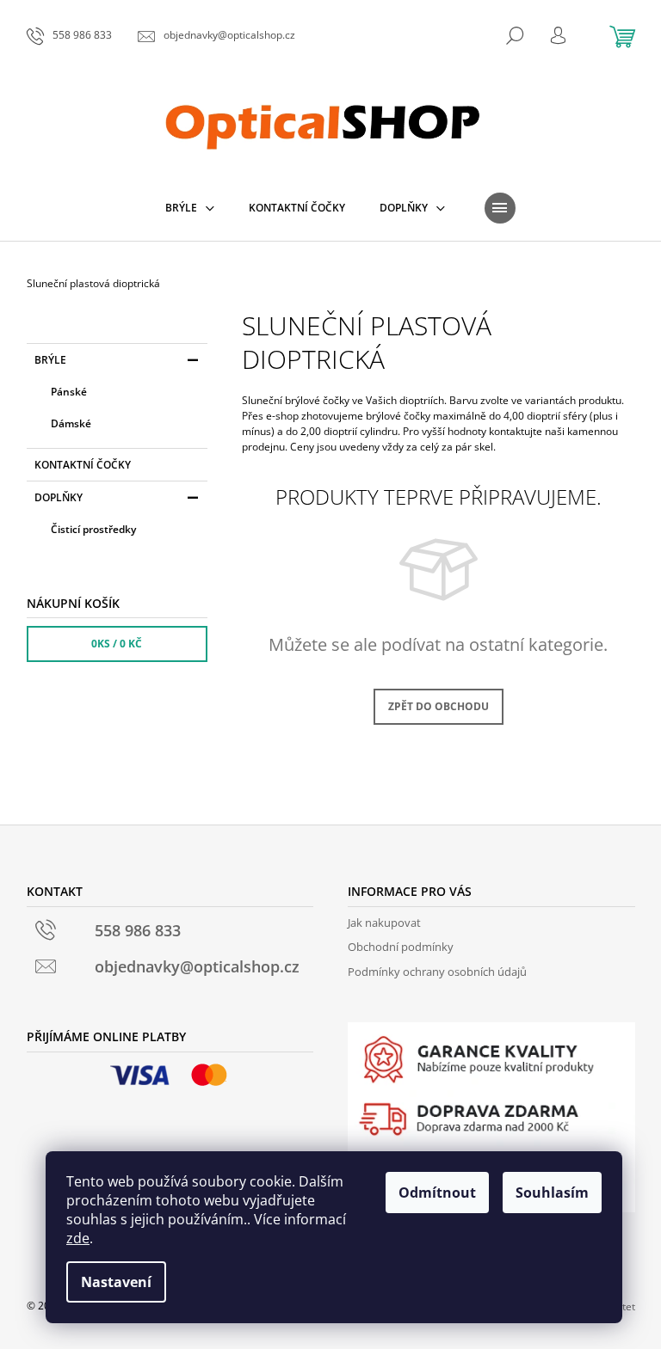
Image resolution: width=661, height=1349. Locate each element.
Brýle (50, 360)
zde (78, 1238)
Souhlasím (552, 1192)
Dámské (71, 423)
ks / (116, 643)
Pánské (69, 391)
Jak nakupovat (384, 922)
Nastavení (116, 1281)
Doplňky (58, 497)
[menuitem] (190, 208)
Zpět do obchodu (438, 706)
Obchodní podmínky (401, 946)
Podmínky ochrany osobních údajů (437, 971)
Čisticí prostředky (93, 529)
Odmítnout (437, 1192)
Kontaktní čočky (82, 464)
